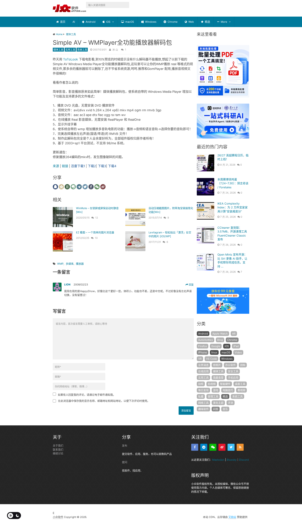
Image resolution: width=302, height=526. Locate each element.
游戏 (215, 390)
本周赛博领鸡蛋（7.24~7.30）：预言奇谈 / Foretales (232, 183)
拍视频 (212, 384)
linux (214, 352)
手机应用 (233, 377)
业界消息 (203, 365)
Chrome (172, 21)
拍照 (200, 384)
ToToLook (70, 59)
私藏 (200, 396)
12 (96, 217)
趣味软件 (203, 409)
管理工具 (213, 396)
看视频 (241, 390)
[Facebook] (194, 447)
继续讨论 (58, 453)
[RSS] (240, 447)
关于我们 (58, 445)
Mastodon (218, 459)
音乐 (225, 409)
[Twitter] (231, 447)
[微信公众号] (212, 447)
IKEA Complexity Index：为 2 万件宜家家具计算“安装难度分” (232, 207)
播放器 (80, 263)
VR (200, 358)
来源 (56, 166)
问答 (215, 409)
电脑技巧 (228, 390)
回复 (191, 284)
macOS (129, 21)
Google (215, 346)
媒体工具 (58, 49)
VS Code (211, 358)
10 (96, 237)
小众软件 (58, 517)
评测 (230, 402)
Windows (150, 21)
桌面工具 (240, 384)
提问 (124, 462)
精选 (207, 21)
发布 (124, 445)
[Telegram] (203, 447)
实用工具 (70, 49)
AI (74, 21)
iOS (107, 21)
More (223, 21)
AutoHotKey (205, 340)
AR (234, 333)
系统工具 (82, 49)
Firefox (202, 346)
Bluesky (231, 459)
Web (191, 21)
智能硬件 (225, 384)
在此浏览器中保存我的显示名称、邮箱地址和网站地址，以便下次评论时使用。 (104, 400)
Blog (220, 340)
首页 (62, 21)
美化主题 (218, 402)
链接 (65, 166)
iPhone (202, 352)
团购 (242, 365)
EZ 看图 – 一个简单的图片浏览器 (95, 232)
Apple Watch (220, 333)
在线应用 (203, 371)
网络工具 (203, 402)
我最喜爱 (218, 377)
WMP (60, 263)
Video (238, 352)
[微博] (221, 447)
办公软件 (230, 365)
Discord (244, 459)
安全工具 (233, 371)
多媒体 (70, 263)
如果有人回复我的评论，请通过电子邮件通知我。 (87, 394)
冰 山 (115, 49)
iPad (236, 346)
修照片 (217, 365)
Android (90, 21)
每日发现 (203, 390)
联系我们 (58, 449)
